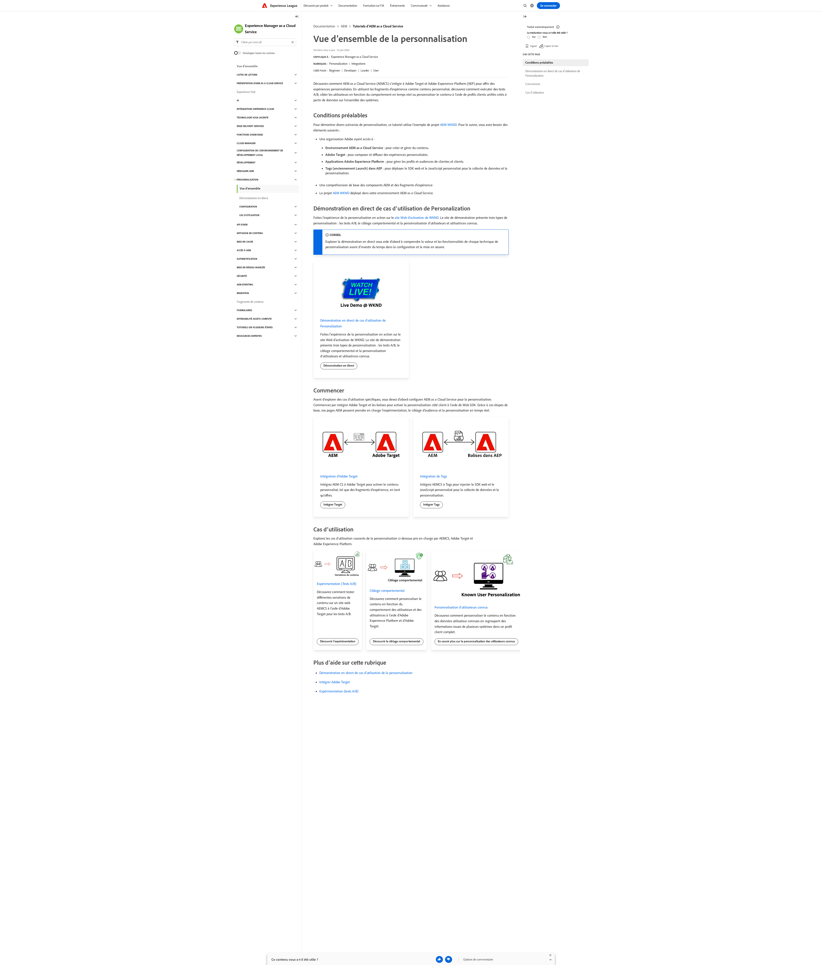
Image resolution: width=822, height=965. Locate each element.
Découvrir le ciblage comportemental (396, 641)
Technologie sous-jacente (252, 117)
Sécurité (242, 275)
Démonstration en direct (338, 365)
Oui (534, 36)
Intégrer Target (332, 504)
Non (545, 36)
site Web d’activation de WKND (417, 217)
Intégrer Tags (431, 504)
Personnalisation (247, 179)
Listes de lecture (247, 74)
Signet (533, 46)
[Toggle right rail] (525, 16)
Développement (246, 162)
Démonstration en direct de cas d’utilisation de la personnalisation (365, 673)
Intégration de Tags (433, 476)
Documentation (324, 26)
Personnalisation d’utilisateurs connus (461, 607)
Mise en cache (245, 241)
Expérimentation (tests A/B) (338, 691)
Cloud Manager (246, 143)
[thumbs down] (448, 959)
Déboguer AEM (245, 171)
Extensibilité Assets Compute (254, 318)
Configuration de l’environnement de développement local (260, 153)
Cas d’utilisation (249, 215)
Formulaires (244, 310)
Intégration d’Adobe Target (338, 476)
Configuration (248, 206)
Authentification (247, 258)
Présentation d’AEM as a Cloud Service (260, 83)
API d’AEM (242, 224)
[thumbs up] (439, 959)
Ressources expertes (249, 335)
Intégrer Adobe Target (334, 682)
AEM (344, 26)
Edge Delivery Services (250, 126)
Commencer (532, 84)
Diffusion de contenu (250, 233)
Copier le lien (551, 46)
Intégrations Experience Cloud (255, 108)
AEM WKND (448, 124)
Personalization (338, 64)
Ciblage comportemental (387, 590)
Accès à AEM (244, 250)
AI (238, 100)
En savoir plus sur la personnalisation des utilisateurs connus (476, 641)
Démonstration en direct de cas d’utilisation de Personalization (552, 73)
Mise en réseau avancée (251, 267)
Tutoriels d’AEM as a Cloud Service (378, 26)
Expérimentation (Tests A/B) (336, 584)
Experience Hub (246, 92)
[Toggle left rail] (297, 16)
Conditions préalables (539, 62)
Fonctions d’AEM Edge (250, 134)
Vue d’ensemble (247, 66)
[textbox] (265, 42)
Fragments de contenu (250, 302)
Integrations (358, 64)
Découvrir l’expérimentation (337, 641)
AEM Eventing (245, 284)
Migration (243, 293)
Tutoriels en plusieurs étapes (255, 327)
